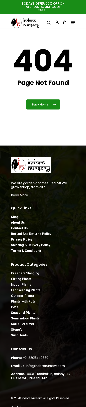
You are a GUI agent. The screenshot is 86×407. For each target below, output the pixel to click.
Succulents (19, 335)
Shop (15, 217)
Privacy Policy (21, 239)
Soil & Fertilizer (22, 324)
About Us (18, 222)
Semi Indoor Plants (25, 318)
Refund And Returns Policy (31, 234)
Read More (19, 195)
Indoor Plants (21, 284)
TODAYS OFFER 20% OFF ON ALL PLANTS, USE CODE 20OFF (43, 6)
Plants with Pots (23, 301)
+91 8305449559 (35, 357)
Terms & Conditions (26, 251)
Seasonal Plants (23, 313)
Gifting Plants (21, 279)
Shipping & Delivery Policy (30, 245)
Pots (14, 307)
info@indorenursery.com (45, 366)
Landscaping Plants (25, 290)
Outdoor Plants (22, 296)
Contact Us (19, 228)
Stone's (16, 330)
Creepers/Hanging (25, 273)
